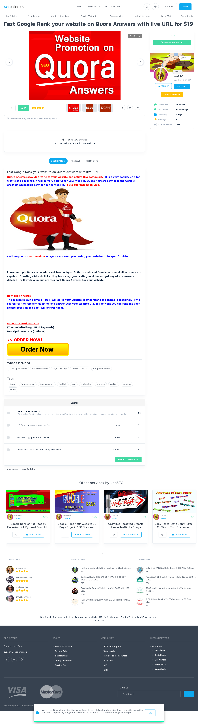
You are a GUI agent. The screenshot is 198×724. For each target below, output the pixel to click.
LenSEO (178, 76)
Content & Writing (60, 16)
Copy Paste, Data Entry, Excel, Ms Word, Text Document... (174, 525)
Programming (116, 16)
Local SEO (166, 16)
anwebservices (23, 596)
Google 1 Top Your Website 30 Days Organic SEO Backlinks (77, 525)
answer (13, 389)
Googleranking (27, 384)
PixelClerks (160, 664)
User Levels (109, 651)
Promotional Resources (115, 655)
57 (24, 108)
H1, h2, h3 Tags (60, 368)
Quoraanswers (47, 384)
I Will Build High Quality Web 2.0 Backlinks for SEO (105, 599)
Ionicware (157, 646)
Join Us (124, 687)
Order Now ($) (129, 459)
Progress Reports (101, 368)
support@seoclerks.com (15, 651)
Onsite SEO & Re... (90, 16)
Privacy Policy (62, 651)
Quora (12, 384)
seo (73, 384)
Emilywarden (22, 587)
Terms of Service (63, 646)
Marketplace (11, 469)
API (105, 665)
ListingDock (160, 659)
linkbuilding (86, 384)
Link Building (11, 16)
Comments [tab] (92, 161)
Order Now (34, 534)
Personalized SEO (80, 368)
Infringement (61, 655)
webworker (21, 568)
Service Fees (61, 665)
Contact (182, 86)
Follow (164, 86)
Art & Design (34, 16)
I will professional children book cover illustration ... (106, 568)
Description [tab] (58, 161)
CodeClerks (160, 655)
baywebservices (24, 577)
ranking (113, 384)
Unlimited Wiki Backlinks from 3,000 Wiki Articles (170, 568)
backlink (63, 384)
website (101, 384)
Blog (105, 669)
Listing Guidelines (63, 660)
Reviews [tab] (75, 161)
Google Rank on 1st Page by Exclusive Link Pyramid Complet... (28, 525)
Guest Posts (187, 16)
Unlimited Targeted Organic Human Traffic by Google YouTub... (125, 527)
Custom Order (172, 94)
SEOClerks (160, 650)
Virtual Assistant (143, 16)
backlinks (127, 384)
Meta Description (40, 368)
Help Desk (18, 646)
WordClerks (160, 669)
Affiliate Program (112, 646)
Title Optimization (18, 368)
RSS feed (108, 660)
